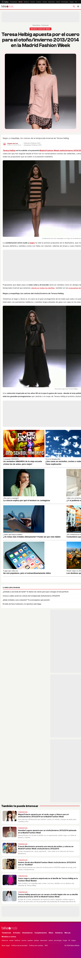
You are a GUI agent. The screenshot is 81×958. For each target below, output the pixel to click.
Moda (20, 2)
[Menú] (78, 6)
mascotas (43, 940)
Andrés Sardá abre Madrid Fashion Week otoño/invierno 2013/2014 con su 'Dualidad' (47, 863)
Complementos (40, 933)
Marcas (68, 933)
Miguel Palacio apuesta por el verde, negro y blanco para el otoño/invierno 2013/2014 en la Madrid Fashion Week (43, 815)
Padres (38, 2)
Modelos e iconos (9, 937)
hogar (65, 940)
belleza (17, 940)
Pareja (45, 2)
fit (69, 940)
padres (30, 940)
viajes (73, 940)
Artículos (16, 933)
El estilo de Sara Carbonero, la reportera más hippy (22, 604)
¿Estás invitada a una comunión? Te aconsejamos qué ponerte (26, 600)
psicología (58, 940)
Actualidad (13, 2)
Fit (76, 2)
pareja (36, 940)
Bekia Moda (36, 25)
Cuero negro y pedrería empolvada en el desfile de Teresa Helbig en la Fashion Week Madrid (48, 879)
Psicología (64, 2)
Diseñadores (27, 933)
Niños (51, 933)
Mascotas (51, 2)
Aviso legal (6, 945)
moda (11, 940)
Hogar (72, 2)
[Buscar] (73, 6)
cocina (23, 940)
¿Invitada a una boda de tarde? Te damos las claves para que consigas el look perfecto (36, 592)
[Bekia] (5, 2)
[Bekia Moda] (7, 6)
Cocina (32, 2)
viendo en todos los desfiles (43, 288)
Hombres (59, 933)
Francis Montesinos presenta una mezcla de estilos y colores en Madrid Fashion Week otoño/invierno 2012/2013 (45, 847)
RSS (46, 945)
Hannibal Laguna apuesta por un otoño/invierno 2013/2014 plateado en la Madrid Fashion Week (47, 831)
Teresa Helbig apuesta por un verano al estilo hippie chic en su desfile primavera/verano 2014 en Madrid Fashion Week (48, 895)
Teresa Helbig (9, 150)
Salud (58, 2)
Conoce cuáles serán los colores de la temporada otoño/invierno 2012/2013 (31, 596)
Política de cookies (36, 945)
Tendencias (45, 25)
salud (51, 940)
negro (32, 243)
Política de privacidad (19, 945)
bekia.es (5, 940)
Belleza (26, 2)
